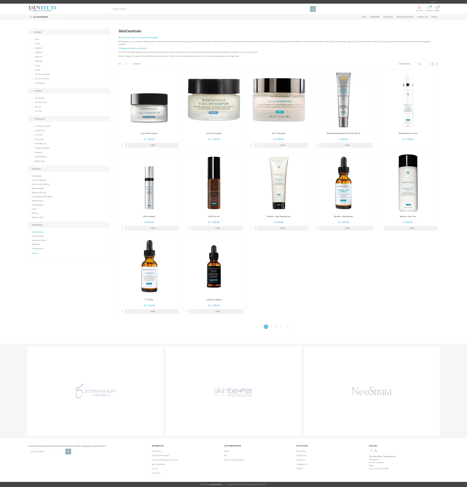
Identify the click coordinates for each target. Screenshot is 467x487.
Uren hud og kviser (39, 180)
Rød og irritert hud (39, 192)
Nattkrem (38, 52)
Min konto (419, 10)
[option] (95, 391)
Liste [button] (437, 64)
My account (301, 451)
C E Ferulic (149, 300)
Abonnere (68, 451)
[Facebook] (371, 451)
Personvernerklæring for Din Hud (165, 460)
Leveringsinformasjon (160, 455)
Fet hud (38, 107)
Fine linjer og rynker (42, 126)
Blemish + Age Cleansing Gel (278, 216)
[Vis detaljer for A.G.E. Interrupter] (278, 99)
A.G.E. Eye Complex (214, 133)
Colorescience (37, 248)
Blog (226, 455)
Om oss (155, 469)
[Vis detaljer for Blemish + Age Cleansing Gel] (278, 183)
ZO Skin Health (38, 236)
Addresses (301, 460)
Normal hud (39, 98)
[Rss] (376, 451)
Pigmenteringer (38, 188)
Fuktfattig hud (40, 144)
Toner (37, 44)
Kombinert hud (41, 102)
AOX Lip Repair (149, 216)
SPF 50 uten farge (42, 79)
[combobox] (210, 9)
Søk (313, 9)
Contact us (156, 473)
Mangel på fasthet (42, 148)
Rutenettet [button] (432, 64)
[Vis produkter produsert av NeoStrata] (372, 391)
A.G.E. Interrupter (278, 133)
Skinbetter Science (39, 240)
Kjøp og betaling (158, 464)
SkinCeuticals (38, 232)
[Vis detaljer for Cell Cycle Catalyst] (214, 266)
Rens (37, 39)
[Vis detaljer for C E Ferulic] (149, 266)
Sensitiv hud (40, 130)
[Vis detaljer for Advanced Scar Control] (408, 99)
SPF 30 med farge (42, 74)
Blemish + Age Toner (408, 216)
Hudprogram (40, 83)
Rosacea (38, 152)
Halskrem (39, 61)
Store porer (39, 139)
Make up (35, 213)
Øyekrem (38, 57)
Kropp (34, 209)
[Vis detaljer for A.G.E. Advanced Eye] (149, 99)
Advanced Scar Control (408, 133)
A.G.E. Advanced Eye (149, 133)
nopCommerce (216, 484)
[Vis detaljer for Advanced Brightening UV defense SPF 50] (343, 99)
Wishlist (300, 469)
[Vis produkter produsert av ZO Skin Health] (95, 391)
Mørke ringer (40, 161)
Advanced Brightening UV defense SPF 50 (343, 133)
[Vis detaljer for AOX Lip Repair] (149, 183)
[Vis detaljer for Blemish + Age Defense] (343, 183)
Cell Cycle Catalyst (214, 300)
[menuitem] (187, 451)
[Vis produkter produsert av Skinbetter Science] (233, 391)
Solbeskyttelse (37, 205)
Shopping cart (302, 464)
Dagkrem (38, 48)
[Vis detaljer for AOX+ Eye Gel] (214, 183)
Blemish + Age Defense (343, 216)
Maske (37, 70)
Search (227, 451)
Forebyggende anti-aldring (42, 197)
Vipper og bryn (37, 217)
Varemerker (156, 451)
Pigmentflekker (41, 157)
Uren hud (38, 135)
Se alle (35, 253)
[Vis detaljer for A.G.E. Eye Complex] (214, 99)
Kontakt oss (301, 455)
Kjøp (153, 145)
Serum (37, 65)
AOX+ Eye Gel (213, 216)
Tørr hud (38, 111)
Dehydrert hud (37, 201)
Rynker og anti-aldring (40, 184)
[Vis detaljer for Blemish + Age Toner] (408, 183)
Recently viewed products (234, 460)
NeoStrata (36, 244)
